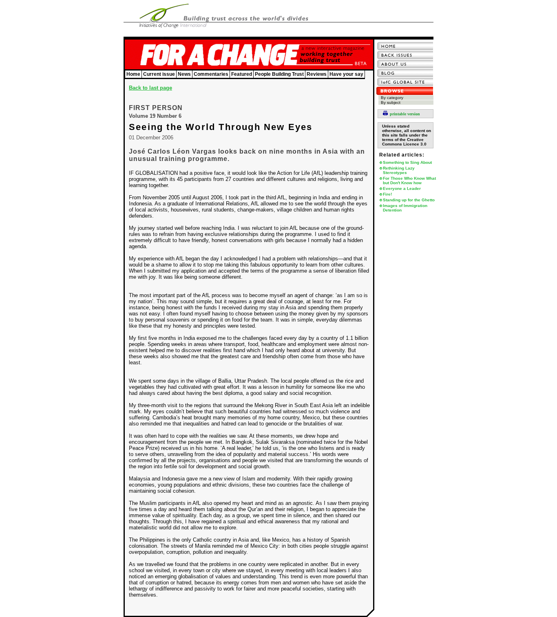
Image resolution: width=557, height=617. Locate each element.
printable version (405, 114)
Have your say (346, 74)
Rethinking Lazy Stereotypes (399, 170)
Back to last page (150, 88)
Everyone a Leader (402, 188)
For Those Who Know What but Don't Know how (409, 180)
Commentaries (211, 74)
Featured (241, 74)
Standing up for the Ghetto (409, 200)
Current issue (159, 74)
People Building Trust (279, 74)
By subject (390, 102)
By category (392, 97)
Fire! (387, 194)
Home (133, 74)
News (184, 74)
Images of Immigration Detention (405, 207)
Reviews (317, 74)
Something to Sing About (407, 162)
